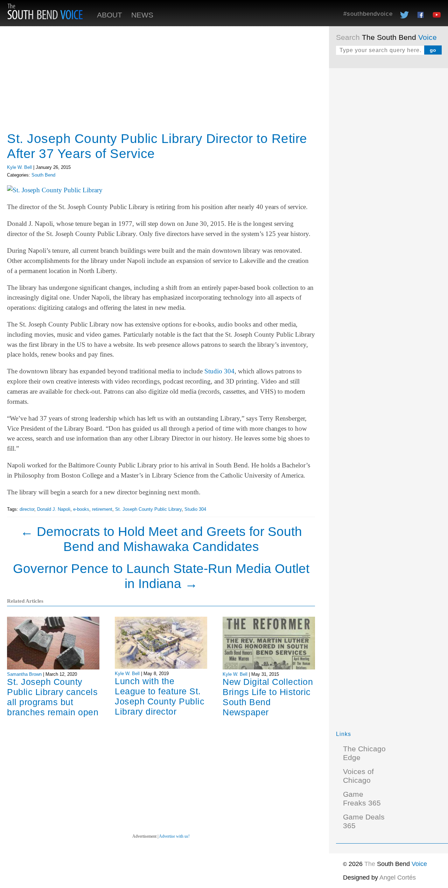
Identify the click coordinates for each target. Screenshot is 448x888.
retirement (102, 509)
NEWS (142, 15)
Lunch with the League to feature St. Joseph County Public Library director (159, 696)
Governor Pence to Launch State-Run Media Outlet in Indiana (161, 576)
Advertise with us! (174, 836)
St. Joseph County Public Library (148, 509)
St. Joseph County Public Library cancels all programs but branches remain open (52, 697)
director (27, 509)
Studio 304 (219, 371)
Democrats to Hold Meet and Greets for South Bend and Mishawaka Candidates (161, 539)
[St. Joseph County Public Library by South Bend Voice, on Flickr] (55, 190)
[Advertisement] (388, 180)
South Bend (43, 175)
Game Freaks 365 (362, 798)
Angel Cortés (397, 877)
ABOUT (109, 15)
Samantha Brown (24, 674)
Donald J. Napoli (53, 509)
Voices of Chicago (358, 776)
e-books (81, 509)
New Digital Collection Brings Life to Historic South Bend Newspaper (268, 697)
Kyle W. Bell (19, 167)
